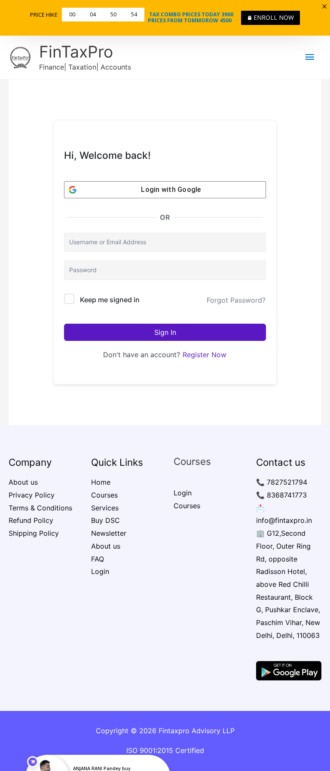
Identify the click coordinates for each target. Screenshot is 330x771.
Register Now (204, 354)
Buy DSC (105, 520)
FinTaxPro (76, 51)
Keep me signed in (110, 299)
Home (100, 482)
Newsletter (108, 533)
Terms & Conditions (40, 508)
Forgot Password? (236, 300)
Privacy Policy (32, 495)
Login (100, 571)
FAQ (97, 559)
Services (105, 508)
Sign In (165, 332)
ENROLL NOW (274, 17)
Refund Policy (31, 520)
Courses (104, 495)
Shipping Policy (34, 533)
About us (23, 482)
